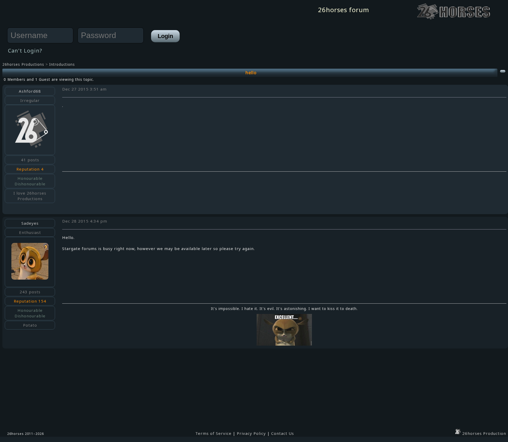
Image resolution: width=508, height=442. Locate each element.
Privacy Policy (251, 433)
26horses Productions (23, 64)
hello (251, 72)
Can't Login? (25, 50)
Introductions (62, 64)
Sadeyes (30, 223)
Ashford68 (30, 91)
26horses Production (483, 433)
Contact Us (282, 433)
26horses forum (343, 9)
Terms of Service (213, 433)
